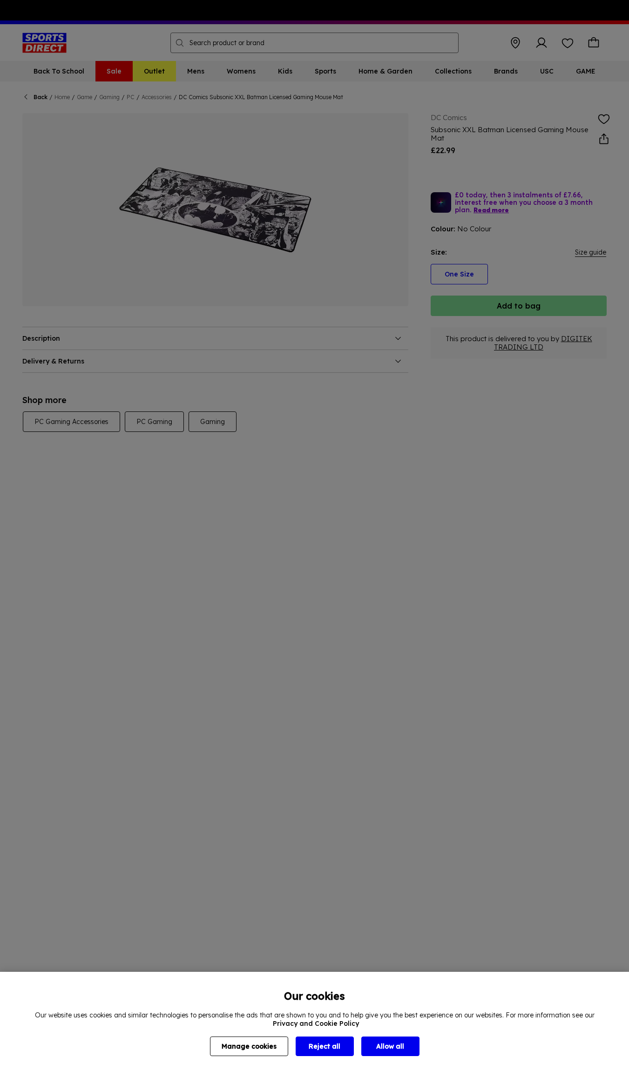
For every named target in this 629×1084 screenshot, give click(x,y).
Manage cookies (249, 1046)
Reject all (324, 1046)
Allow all (390, 1046)
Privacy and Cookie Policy (316, 1023)
